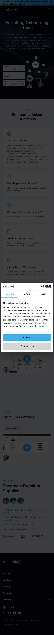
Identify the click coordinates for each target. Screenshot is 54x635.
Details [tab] (27, 294)
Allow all (27, 337)
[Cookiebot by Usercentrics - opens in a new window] (39, 286)
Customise (26, 346)
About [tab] (44, 294)
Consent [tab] (10, 294)
